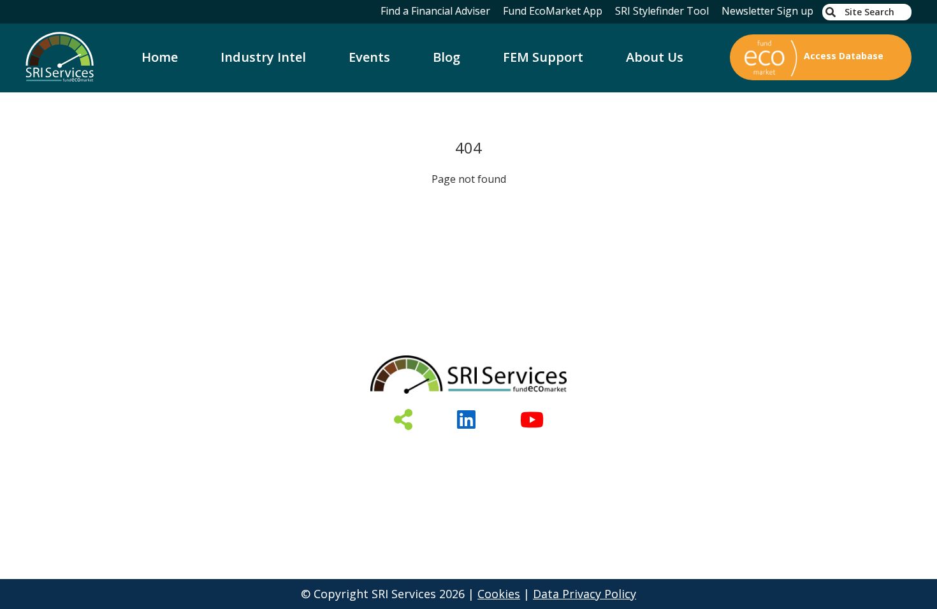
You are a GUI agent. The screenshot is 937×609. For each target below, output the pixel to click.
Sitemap (703, 452)
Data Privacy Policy (584, 593)
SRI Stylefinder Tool (662, 11)
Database (263, 452)
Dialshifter (423, 452)
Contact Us (623, 452)
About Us (654, 57)
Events (369, 57)
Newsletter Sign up (767, 11)
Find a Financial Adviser (435, 11)
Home (160, 57)
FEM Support (543, 57)
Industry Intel (263, 57)
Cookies (498, 593)
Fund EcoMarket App (552, 11)
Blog (446, 57)
